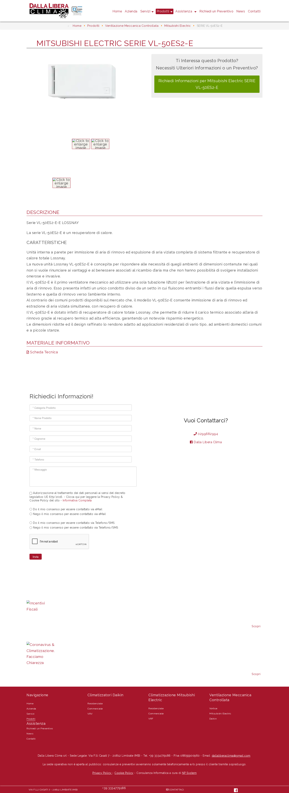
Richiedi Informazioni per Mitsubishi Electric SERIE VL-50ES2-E (207, 84)
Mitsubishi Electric (220, 713)
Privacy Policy (102, 773)
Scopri (256, 626)
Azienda (131, 11)
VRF (150, 718)
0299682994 (208, 434)
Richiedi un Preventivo (216, 11)
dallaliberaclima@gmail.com (231, 755)
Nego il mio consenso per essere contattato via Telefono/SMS (75, 527)
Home (117, 11)
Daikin (213, 718)
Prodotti (163, 11)
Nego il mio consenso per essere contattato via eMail (69, 514)
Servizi (145, 11)
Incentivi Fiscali (40, 594)
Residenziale (95, 703)
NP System (189, 773)
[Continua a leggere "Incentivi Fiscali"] (41, 606)
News (240, 11)
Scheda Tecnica (43, 352)
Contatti (254, 11)
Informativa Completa (77, 500)
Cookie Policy (123, 773)
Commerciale (95, 708)
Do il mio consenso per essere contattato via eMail (67, 509)
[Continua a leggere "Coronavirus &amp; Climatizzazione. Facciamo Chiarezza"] (41, 654)
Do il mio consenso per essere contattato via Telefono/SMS (74, 522)
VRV (90, 713)
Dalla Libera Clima (208, 442)
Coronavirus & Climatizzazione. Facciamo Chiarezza (73, 636)
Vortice (213, 708)
